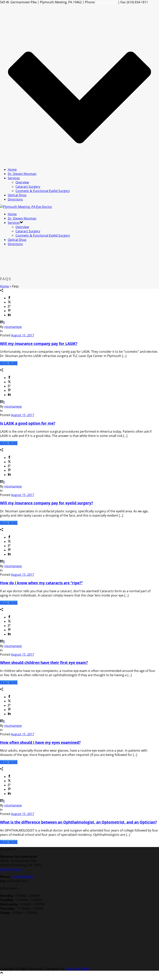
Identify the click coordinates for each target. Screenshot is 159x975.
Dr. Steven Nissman (22, 174)
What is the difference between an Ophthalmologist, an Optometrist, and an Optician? (78, 822)
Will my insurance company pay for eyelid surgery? (46, 502)
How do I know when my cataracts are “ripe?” (41, 582)
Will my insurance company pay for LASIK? (38, 343)
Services (14, 178)
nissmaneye (13, 327)
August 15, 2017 (22, 335)
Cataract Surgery (28, 186)
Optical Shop (17, 195)
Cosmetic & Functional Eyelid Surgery (43, 191)
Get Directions (10, 869)
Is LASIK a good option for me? (27, 423)
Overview (22, 182)
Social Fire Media (77, 968)
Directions (15, 199)
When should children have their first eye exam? (44, 662)
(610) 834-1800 (106, 2)
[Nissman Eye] (26, 207)
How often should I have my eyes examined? (40, 742)
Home (12, 169)
